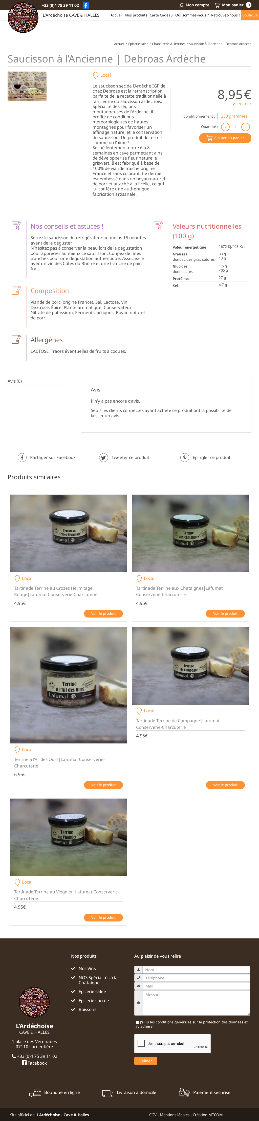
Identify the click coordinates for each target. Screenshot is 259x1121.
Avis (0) (15, 381)
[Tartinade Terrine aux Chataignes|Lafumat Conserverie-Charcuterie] (190, 533)
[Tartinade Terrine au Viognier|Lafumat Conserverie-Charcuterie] (68, 837)
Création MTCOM (208, 1114)
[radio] (234, 116)
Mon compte (197, 4)
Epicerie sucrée (94, 1000)
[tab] (39, 381)
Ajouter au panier (229, 137)
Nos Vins (87, 968)
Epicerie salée (92, 991)
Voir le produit (103, 613)
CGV (153, 1114)
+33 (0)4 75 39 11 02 (60, 5)
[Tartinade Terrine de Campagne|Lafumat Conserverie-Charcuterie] (190, 666)
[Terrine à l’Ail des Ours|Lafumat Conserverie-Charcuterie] (68, 685)
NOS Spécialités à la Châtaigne (98, 980)
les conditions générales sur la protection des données (196, 1022)
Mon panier (235, 4)
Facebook (37, 1063)
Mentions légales (174, 1114)
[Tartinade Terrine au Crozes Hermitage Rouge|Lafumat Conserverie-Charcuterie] (68, 533)
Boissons (87, 1009)
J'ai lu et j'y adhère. (192, 1024)
